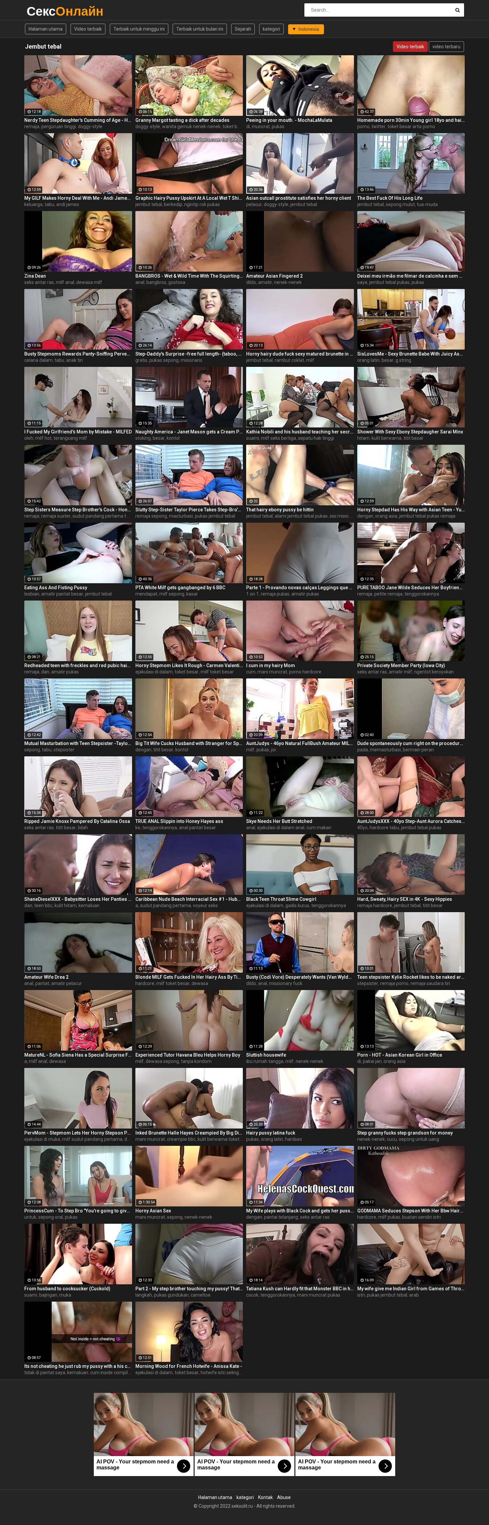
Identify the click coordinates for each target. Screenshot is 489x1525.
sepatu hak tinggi (316, 438)
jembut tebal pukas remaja (427, 516)
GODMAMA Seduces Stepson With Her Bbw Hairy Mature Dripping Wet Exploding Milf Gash (411, 1210)
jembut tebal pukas (389, 282)
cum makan (318, 827)
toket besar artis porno (411, 126)
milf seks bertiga (278, 438)
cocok (252, 1295)
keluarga (33, 204)
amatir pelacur (66, 983)
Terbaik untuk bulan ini (199, 29)
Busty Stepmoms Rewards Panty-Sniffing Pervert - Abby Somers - (78, 354)
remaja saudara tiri (430, 983)
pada (362, 749)
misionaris (191, 360)
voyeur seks (205, 905)
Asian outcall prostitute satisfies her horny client (298, 198)
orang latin (368, 360)
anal (139, 282)
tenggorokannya (422, 594)
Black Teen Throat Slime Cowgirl (281, 899)
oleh (28, 438)
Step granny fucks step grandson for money (405, 1133)
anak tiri (74, 360)
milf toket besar (217, 671)
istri (361, 1295)
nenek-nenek (288, 282)
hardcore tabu (384, 827)
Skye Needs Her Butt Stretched (279, 821)
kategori (271, 29)
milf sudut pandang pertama (92, 1139)
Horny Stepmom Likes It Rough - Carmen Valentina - (189, 665)
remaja (31, 126)
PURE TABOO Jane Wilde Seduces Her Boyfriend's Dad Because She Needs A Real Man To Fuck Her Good (411, 587)
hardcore (144, 983)
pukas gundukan (171, 1295)
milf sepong (171, 594)
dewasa (200, 983)
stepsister (64, 749)
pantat (42, 983)
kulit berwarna (387, 438)
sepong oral (50, 1217)
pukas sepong (164, 360)
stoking (143, 438)
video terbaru (446, 46)
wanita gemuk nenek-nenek (191, 126)
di (248, 126)
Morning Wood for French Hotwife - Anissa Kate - (188, 1366)
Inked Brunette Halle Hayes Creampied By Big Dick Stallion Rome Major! (189, 1133)
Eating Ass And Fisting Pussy (55, 587)
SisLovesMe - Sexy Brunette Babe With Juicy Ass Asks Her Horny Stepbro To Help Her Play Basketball (411, 354)
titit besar (413, 438)
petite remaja (388, 594)
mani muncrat (272, 671)
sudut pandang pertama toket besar (110, 516)
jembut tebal (148, 204)
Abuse (284, 1497)
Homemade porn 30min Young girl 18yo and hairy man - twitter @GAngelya (411, 120)
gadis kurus (297, 905)
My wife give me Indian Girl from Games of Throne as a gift (411, 1288)
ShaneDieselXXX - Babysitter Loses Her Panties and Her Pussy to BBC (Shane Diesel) (78, 899)
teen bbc (43, 905)
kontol (173, 438)
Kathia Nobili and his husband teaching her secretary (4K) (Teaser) (300, 431)
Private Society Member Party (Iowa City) (401, 665)
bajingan (48, 1295)
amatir (265, 282)
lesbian (31, 594)
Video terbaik (88, 29)
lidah (83, 827)
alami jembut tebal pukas (301, 516)
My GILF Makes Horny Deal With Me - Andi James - (78, 198)
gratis (141, 360)
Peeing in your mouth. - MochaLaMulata (289, 120)
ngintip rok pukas (202, 204)
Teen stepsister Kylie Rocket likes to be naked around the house (411, 977)
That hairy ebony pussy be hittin (280, 509)
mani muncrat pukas (318, 1295)
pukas (278, 126)
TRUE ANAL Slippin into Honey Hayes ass (179, 821)
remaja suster (56, 516)
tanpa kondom (196, 1061)
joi (273, 749)
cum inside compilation (114, 1372)
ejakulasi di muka (42, 1139)
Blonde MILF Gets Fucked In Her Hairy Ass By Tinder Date (189, 977)
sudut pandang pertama (165, 905)
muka (65, 1295)
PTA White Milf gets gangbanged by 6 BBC (180, 587)
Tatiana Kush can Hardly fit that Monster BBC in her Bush (300, 1288)
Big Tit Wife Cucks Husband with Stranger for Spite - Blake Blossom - (189, 743)
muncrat (261, 126)
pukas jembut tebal (215, 516)
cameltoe (201, 1295)
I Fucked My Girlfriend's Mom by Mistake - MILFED (78, 431)
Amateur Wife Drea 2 (46, 977)
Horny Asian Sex (153, 1210)
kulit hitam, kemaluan (77, 905)
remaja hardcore (374, 905)
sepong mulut (400, 204)
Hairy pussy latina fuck (270, 1133)
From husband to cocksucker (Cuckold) (67, 1288)
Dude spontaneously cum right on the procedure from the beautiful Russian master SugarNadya (411, 743)
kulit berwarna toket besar (225, 1139)
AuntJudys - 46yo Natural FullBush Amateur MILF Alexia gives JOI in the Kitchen (300, 743)
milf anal (65, 282)
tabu (49, 204)
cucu (392, 1139)
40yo (362, 827)
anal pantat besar (197, 827)
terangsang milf (70, 438)
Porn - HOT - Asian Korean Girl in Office (399, 1055)
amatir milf (400, 671)
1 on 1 (252, 594)
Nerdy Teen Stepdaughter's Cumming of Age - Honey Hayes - (78, 120)
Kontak (265, 1497)
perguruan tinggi (58, 126)
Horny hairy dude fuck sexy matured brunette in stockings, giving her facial (300, 354)
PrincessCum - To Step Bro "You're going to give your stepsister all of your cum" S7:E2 (78, 1210)
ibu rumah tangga (264, 1061)
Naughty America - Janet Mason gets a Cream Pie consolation (189, 431)
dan (45, 671)
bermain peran (418, 749)
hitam (363, 438)
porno (363, 126)
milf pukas (389, 1217)
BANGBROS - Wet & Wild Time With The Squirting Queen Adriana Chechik (189, 276)
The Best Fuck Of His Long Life (389, 198)
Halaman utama (46, 29)
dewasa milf (89, 282)
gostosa (176, 282)
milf (310, 360)
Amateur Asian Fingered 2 (274, 276)
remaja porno (394, 983)
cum (250, 671)
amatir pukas (305, 594)
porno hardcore (305, 671)
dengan (365, 516)
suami (252, 438)
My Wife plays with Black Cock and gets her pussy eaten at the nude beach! (300, 1210)
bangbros (156, 282)
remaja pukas (275, 594)
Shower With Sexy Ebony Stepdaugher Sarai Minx (410, 431)
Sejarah (243, 29)
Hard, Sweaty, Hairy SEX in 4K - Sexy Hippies (404, 899)
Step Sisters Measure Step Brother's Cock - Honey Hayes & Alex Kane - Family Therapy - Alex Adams (78, 509)
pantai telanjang (281, 1217)
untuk (30, 1217)
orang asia (386, 516)
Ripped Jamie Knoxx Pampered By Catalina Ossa (77, 821)
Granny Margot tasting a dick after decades (182, 120)
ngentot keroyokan (434, 671)
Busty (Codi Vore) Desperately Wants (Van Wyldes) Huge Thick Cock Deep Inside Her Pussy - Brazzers (300, 977)
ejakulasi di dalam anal (280, 827)
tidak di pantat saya (44, 1372)
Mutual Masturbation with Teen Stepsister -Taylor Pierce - (78, 743)
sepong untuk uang (419, 1139)
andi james (67, 204)
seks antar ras (39, 282)
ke (137, 827)
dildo (251, 282)
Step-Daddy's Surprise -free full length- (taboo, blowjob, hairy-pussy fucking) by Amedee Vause (189, 354)
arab (414, 1295)
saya (362, 282)
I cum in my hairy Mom (270, 665)
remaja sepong (151, 516)
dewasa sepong (162, 1061)
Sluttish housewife (266, 1055)
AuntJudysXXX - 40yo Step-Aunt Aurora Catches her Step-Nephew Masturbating (411, 821)
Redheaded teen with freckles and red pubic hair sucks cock (78, 665)
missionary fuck (285, 983)
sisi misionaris (344, 516)
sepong (32, 749)
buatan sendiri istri (421, 1217)
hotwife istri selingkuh (223, 1372)
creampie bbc (181, 1139)
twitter (379, 126)
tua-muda (427, 204)
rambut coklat (289, 360)
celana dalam (38, 360)
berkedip (173, 204)
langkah (143, 1295)
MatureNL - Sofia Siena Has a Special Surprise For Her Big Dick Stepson (78, 1055)
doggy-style (90, 126)
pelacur (254, 204)
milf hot (43, 438)
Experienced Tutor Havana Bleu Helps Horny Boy (187, 1055)
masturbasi (181, 516)
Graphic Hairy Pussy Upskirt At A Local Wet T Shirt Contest (189, 198)
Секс (44, 11)
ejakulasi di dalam (154, 671)
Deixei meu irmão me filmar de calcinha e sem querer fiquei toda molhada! (411, 276)
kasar (192, 594)
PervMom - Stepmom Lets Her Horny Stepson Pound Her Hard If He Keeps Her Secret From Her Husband (78, 1133)
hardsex (293, 1139)
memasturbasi (385, 749)
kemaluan (77, 1372)
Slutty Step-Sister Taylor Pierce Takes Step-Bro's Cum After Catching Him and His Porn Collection (189, 509)
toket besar (234, 126)
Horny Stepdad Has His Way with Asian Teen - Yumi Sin (411, 509)
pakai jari (372, 1061)
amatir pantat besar (62, 594)
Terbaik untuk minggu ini (139, 29)
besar (388, 360)
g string (403, 360)
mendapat (146, 594)
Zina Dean (35, 276)
